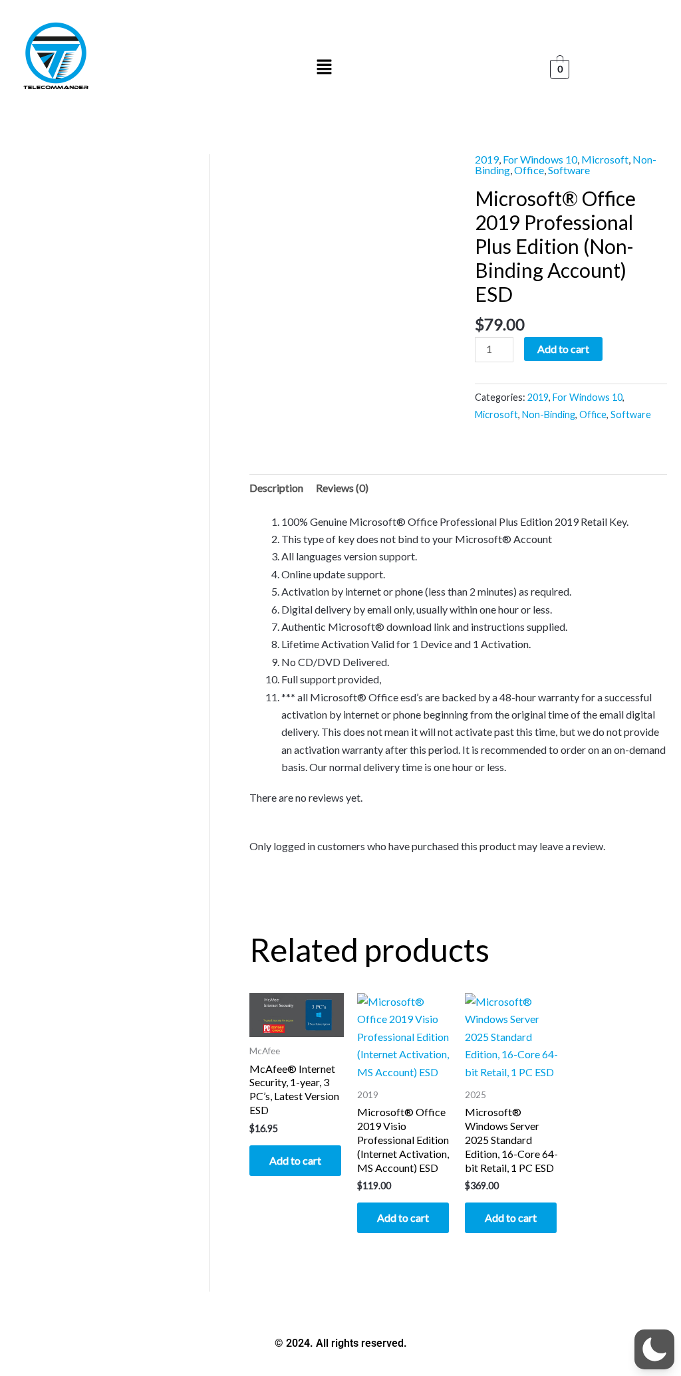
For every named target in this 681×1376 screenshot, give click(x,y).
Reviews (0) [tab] (342, 487)
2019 (487, 159)
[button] (324, 67)
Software (569, 170)
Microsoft (604, 159)
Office (529, 170)
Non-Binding (548, 414)
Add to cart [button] (295, 1160)
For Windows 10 (540, 159)
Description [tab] (276, 487)
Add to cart (563, 348)
